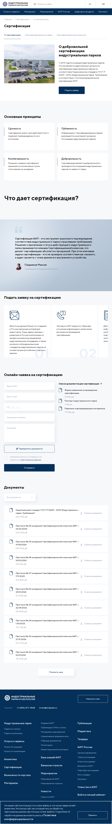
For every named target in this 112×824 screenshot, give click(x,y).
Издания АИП (47, 723)
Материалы (29, 11)
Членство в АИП (87, 787)
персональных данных (30, 460)
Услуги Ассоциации (13, 747)
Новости (46, 791)
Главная (8, 19)
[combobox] (20, 497)
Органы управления (86, 753)
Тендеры (82, 739)
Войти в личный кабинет (91, 794)
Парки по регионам (13, 733)
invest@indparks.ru (48, 708)
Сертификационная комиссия (71, 35)
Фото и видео (83, 775)
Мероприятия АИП (50, 779)
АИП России (64, 11)
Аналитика (10, 759)
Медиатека (84, 731)
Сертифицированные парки (38, 35)
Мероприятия (46, 11)
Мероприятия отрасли (51, 783)
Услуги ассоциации (86, 761)
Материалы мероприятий (53, 732)
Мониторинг (47, 745)
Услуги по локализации (14, 751)
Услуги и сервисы (11, 11)
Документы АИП (85, 766)
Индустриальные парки (18, 723)
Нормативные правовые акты (55, 736)
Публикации (84, 723)
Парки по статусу (12, 729)
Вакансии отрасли (51, 765)
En (90, 4)
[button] (29, 449)
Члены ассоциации (86, 757)
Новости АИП (47, 797)
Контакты (102, 11)
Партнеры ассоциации (88, 770)
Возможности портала (17, 775)
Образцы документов (51, 740)
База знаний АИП (51, 757)
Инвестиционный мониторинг (55, 749)
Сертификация (22, 19)
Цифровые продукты (84, 11)
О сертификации (41, 19)
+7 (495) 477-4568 (26, 708)
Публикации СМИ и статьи (53, 727)
